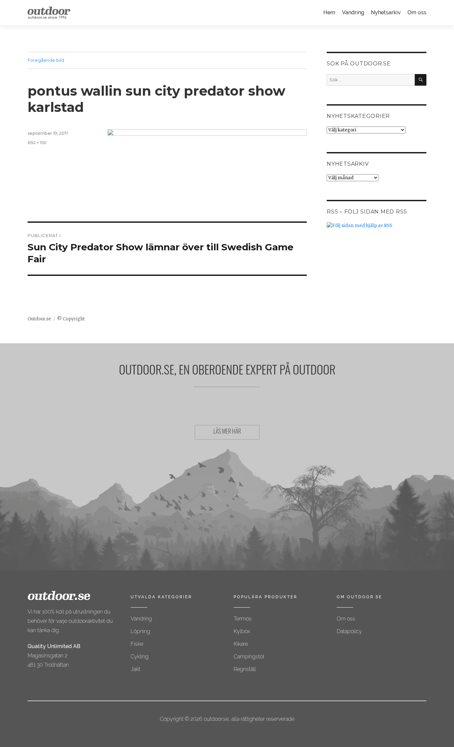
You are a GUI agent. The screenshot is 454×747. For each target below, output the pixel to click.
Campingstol (249, 656)
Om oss (416, 12)
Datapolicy (349, 631)
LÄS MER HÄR (227, 432)
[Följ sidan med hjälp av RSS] (376, 225)
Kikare (241, 644)
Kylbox (242, 631)
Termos (243, 619)
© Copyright (71, 319)
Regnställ (245, 669)
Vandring (353, 12)
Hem (329, 12)
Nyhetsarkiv (386, 12)
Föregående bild (46, 60)
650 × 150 (37, 142)
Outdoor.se (39, 319)
